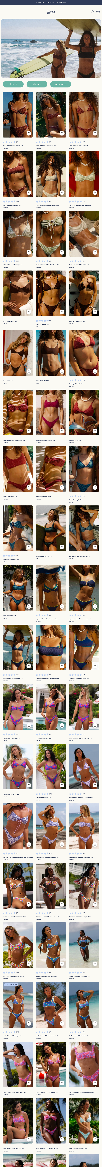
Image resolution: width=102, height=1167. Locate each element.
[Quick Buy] (29, 133)
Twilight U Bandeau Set (11, 738)
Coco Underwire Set (10, 321)
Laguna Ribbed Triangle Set (13, 678)
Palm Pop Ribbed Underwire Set (14, 1095)
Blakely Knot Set (75, 440)
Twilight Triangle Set (43, 738)
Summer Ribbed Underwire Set (14, 916)
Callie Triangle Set (75, 499)
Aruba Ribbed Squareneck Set (47, 1035)
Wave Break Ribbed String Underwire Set (18, 857)
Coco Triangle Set (42, 324)
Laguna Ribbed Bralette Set (79, 678)
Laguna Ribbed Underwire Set (47, 618)
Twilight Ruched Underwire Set (80, 738)
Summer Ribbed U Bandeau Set (47, 916)
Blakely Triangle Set (76, 383)
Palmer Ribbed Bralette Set (79, 264)
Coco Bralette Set (42, 380)
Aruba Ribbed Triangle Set (12, 1035)
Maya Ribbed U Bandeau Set (46, 145)
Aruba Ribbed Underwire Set (46, 976)
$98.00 (5, 323)
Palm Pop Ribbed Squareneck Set (81, 1092)
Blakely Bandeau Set (43, 496)
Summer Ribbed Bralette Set (13, 976)
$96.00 (5, 740)
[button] (92, 12)
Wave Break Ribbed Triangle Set (81, 797)
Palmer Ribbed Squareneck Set (47, 205)
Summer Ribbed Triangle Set (80, 916)
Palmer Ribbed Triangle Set (13, 264)
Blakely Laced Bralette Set (45, 440)
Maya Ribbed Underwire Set (13, 145)
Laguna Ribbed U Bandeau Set (80, 618)
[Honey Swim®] (51, 12)
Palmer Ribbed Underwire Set (80, 205)
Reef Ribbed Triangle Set (78, 1151)
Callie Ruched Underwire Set (79, 556)
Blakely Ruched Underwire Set (14, 440)
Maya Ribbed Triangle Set (78, 145)
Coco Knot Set (8, 380)
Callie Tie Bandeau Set (11, 559)
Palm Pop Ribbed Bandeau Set (47, 1151)
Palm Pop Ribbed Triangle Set (47, 1092)
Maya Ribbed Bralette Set (12, 205)
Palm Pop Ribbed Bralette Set (14, 1151)
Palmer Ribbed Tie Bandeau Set (47, 264)
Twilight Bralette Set (43, 797)
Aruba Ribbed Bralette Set (78, 1035)
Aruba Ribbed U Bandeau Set (79, 976)
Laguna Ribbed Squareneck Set (47, 678)
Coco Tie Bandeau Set (77, 321)
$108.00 (5, 148)
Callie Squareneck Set (44, 556)
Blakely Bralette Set (10, 496)
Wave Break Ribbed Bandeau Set (81, 857)
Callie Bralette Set (9, 615)
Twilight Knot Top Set (11, 794)
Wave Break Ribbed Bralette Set (47, 857)
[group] (51, 2)
